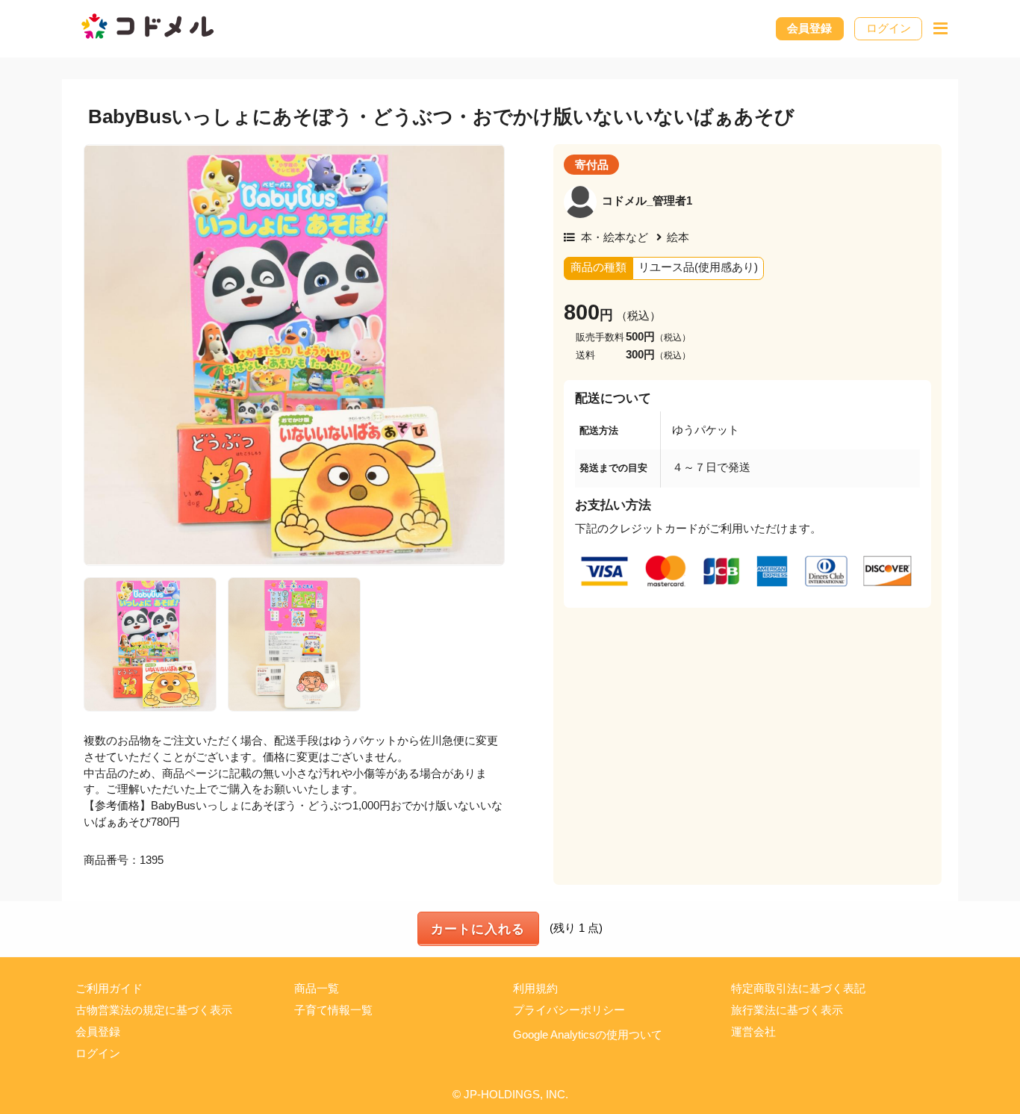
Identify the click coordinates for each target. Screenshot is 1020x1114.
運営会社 (753, 1032)
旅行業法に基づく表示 (787, 1010)
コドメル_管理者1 (647, 201)
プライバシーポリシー (569, 1010)
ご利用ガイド (109, 989)
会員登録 (809, 28)
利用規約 (535, 989)
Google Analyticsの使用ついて (587, 1035)
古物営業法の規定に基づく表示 (153, 1010)
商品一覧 (316, 989)
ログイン (888, 28)
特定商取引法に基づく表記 (798, 989)
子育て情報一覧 (333, 1010)
